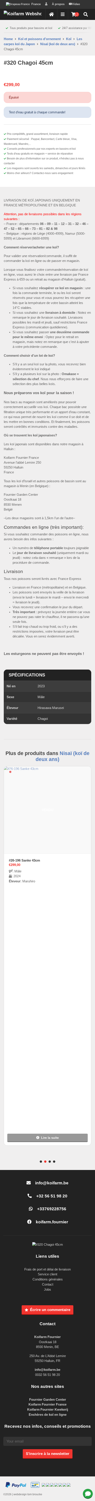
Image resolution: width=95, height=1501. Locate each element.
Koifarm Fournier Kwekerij (47, 1409)
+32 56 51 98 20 (51, 1196)
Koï (68, 39)
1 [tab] (41, 1162)
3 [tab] (50, 1162)
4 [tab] (54, 1162)
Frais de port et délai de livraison (47, 1269)
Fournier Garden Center (47, 1399)
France (36, 4)
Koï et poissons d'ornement (39, 39)
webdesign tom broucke (27, 1494)
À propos (58, 4)
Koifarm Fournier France (47, 1404)
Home (8, 39)
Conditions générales (47, 1279)
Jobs (47, 1289)
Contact (47, 1284)
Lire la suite (50, 1137)
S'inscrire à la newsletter (47, 1453)
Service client (47, 1274)
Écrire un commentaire (50, 1309)
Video (76, 4)
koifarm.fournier (51, 1222)
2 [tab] (45, 1162)
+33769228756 (51, 1209)
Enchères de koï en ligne (47, 1414)
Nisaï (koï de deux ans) (57, 44)
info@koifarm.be (51, 1183)
